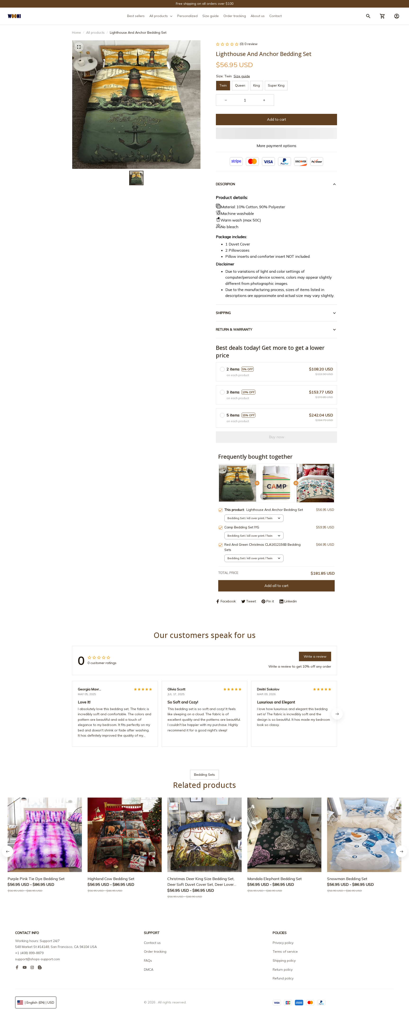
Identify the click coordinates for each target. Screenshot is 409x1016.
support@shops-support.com (37, 959)
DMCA (148, 969)
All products (95, 32)
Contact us (152, 943)
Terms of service (285, 951)
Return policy (283, 969)
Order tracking (155, 951)
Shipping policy (284, 960)
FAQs (148, 960)
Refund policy (283, 978)
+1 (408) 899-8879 (29, 953)
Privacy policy (283, 943)
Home (76, 32)
